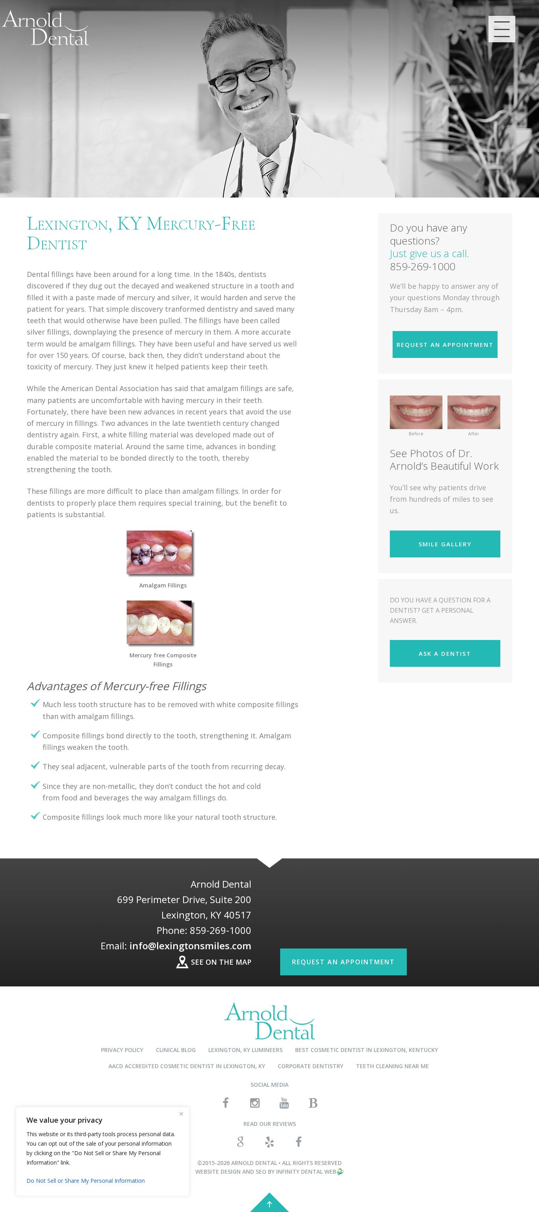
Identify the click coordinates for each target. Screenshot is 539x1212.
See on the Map (221, 962)
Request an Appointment (445, 344)
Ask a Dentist (445, 653)
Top (269, 1202)
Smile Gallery (445, 544)
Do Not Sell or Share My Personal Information (85, 1180)
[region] (102, 1151)
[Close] (181, 1113)
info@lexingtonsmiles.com (190, 945)
